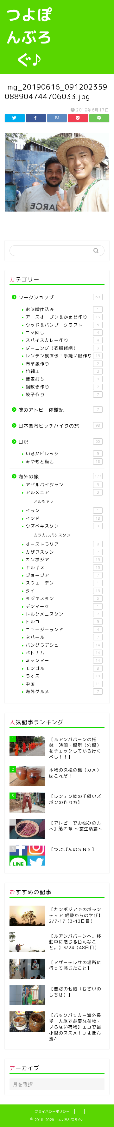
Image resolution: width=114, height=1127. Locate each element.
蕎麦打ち (62, 379)
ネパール (62, 637)
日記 (59, 442)
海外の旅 (59, 476)
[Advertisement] (86, 24)
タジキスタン (62, 598)
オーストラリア (62, 544)
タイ (63, 591)
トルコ (62, 621)
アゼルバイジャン (62, 485)
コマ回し (62, 332)
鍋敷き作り (62, 387)
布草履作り (62, 364)
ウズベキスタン (62, 526)
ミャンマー (63, 660)
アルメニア (62, 492)
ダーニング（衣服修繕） (62, 348)
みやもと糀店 (63, 461)
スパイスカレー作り (62, 340)
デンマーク (62, 606)
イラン (62, 510)
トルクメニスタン (62, 614)
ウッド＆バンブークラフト (62, 325)
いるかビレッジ (62, 453)
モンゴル (62, 668)
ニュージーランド (62, 629)
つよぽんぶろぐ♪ (29, 37)
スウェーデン (62, 583)
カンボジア (63, 560)
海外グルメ (62, 691)
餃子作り (62, 394)
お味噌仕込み (62, 309)
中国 (63, 684)
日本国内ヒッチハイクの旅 (59, 425)
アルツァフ (44, 501)
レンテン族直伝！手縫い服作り (63, 356)
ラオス (63, 676)
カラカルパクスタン (52, 535)
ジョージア (62, 575)
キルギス (63, 567)
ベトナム (63, 653)
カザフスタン (62, 552)
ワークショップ (59, 297)
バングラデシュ (63, 645)
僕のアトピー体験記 (58, 410)
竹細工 (62, 371)
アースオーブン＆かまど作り (63, 317)
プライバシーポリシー (52, 1111)
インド (63, 518)
